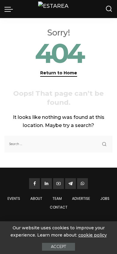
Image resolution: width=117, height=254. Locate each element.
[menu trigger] (10, 9)
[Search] (108, 9)
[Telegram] (70, 183)
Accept (58, 247)
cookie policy (92, 235)
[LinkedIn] (46, 183)
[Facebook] (34, 183)
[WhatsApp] (82, 183)
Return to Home (58, 73)
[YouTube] (58, 183)
